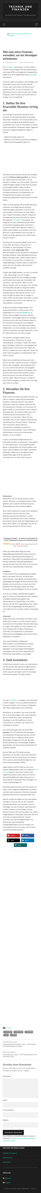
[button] (13, 835)
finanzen (29, 1032)
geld (6, 1035)
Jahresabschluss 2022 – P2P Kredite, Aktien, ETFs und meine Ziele (20, 1054)
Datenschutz (7, 1157)
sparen (13, 1035)
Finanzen (9, 1027)
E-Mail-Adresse (9, 1110)
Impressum (7, 1162)
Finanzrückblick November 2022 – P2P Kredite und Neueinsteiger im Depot (19, 1044)
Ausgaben (8, 1032)
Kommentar (7, 1076)
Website (6, 1120)
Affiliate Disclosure (10, 1153)
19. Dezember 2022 (10, 62)
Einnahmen (19, 1032)
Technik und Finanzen (20, 8)
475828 (12, 544)
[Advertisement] (20, 939)
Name (5, 1100)
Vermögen (9, 67)
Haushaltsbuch (25, 313)
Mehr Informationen (22, 546)
